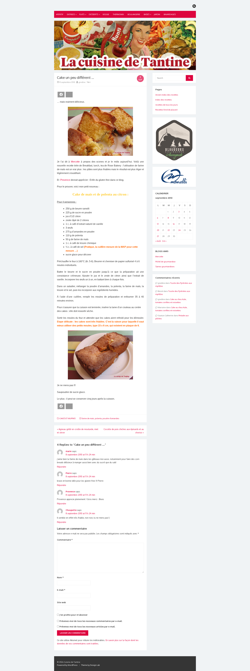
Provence (65, 180)
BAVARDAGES (170, 14)
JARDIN (157, 14)
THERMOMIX (118, 14)
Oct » (164, 241)
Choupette (71, 510)
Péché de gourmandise (165, 261)
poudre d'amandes (111, 418)
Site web (61, 602)
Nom (60, 577)
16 (174, 224)
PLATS (81, 14)
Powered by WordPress (67, 665)
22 (169, 230)
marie (68, 451)
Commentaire (65, 540)
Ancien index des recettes (166, 95)
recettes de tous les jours (166, 105)
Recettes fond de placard (166, 110)
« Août (158, 241)
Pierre (69, 473)
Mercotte (75, 161)
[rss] (194, 6)
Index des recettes (163, 100)
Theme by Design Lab (90, 665)
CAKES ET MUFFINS (67, 418)
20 (158, 230)
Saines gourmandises (164, 266)
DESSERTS (93, 14)
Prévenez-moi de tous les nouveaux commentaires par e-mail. (90, 621)
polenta (98, 418)
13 (158, 224)
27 (158, 236)
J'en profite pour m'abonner (73, 615)
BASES (146, 14)
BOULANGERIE (134, 14)
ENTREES (71, 14)
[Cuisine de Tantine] (125, 45)
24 (179, 230)
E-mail (61, 590)
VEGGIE (106, 14)
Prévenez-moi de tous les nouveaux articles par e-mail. (87, 626)
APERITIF (59, 14)
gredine (82, 82)
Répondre (61, 466)
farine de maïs (88, 418)
